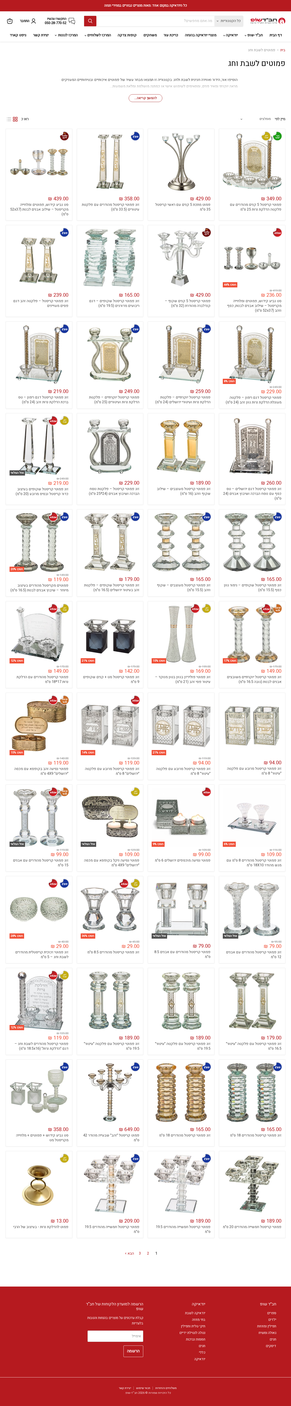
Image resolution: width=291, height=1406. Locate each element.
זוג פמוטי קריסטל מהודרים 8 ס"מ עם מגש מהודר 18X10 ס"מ (253, 863)
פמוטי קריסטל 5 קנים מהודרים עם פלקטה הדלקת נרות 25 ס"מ (255, 207)
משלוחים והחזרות (166, 1388)
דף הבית (276, 35)
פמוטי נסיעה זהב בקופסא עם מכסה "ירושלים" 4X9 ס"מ (41, 771)
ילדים (272, 1319)
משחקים (150, 35)
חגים (273, 1339)
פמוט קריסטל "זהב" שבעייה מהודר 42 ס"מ (111, 1138)
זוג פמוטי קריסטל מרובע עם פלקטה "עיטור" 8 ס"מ (254, 771)
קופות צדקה (127, 35)
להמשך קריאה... (145, 98)
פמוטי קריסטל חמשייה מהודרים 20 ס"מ (252, 1227)
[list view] (9, 119)
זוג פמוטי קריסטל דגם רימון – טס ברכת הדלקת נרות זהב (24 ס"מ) (43, 400)
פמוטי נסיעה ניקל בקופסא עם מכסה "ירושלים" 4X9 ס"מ (111, 863)
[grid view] (15, 119)
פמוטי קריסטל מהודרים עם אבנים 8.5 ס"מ (182, 954)
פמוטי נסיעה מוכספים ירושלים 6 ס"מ (183, 860)
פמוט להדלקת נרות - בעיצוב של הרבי (40, 1227)
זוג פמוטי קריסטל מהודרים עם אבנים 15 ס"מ (40, 863)
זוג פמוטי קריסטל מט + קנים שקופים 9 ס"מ (111, 679)
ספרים (271, 1313)
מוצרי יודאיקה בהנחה (200, 35)
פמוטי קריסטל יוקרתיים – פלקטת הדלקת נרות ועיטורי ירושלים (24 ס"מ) (183, 400)
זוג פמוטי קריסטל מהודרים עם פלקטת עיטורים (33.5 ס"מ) (110, 207)
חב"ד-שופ (254, 35)
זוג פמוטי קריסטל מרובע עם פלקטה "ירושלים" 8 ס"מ (112, 771)
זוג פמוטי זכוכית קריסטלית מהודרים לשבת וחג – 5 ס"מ (41, 954)
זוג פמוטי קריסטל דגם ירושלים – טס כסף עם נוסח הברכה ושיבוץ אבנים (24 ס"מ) (252, 493)
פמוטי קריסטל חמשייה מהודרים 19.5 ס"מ (183, 1229)
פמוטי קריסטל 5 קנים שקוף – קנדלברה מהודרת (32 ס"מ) (188, 303)
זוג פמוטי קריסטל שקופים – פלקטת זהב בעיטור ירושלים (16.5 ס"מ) (111, 588)
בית (282, 50)
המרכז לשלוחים (98, 35)
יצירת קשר (41, 35)
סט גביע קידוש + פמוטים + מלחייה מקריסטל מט (42, 1138)
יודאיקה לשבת (195, 1313)
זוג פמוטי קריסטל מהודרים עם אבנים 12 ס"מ (253, 954)
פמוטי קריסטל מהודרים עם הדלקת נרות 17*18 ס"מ (42, 679)
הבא (130, 1253)
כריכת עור (171, 35)
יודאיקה (231, 35)
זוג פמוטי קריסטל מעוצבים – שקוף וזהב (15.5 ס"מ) (184, 588)
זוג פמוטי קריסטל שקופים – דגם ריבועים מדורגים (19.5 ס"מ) (114, 303)
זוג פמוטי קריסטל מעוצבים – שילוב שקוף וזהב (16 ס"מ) (184, 491)
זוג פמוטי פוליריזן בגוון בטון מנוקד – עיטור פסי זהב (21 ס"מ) (183, 679)
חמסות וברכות (195, 1339)
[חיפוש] (90, 21)
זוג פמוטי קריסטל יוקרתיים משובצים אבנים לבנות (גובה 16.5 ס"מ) (254, 679)
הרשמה (133, 1351)
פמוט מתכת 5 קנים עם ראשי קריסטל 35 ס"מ (183, 207)
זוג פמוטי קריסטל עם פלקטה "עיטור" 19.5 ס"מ (183, 1046)
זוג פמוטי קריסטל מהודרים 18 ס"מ (255, 1135)
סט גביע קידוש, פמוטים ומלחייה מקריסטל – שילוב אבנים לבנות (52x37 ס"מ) (39, 209)
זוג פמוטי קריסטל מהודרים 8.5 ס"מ (113, 952)
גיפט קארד (18, 35)
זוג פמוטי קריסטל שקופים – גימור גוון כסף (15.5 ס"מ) (252, 588)
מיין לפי (280, 119)
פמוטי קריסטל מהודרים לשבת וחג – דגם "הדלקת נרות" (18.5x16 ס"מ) (41, 1046)
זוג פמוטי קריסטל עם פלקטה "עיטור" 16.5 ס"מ (253, 1046)
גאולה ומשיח (267, 1332)
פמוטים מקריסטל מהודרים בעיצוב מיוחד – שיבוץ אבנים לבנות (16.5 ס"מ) (39, 588)
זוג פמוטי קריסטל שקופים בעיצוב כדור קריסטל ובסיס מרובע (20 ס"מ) (42, 491)
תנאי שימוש (143, 1388)
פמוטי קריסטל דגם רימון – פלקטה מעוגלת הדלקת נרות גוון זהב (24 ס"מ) (253, 400)
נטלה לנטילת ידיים (192, 1332)
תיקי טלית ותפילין (193, 1326)
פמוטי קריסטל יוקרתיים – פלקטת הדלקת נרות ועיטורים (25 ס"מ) (114, 400)
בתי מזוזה (198, 1319)
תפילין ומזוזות (266, 1326)
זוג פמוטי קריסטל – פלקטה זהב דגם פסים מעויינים (40, 303)
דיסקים (271, 1345)
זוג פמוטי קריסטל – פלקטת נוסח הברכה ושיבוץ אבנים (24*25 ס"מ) (114, 491)
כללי (202, 1352)
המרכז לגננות (67, 35)
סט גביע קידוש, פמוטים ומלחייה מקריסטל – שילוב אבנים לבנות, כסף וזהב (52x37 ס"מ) (254, 305)
